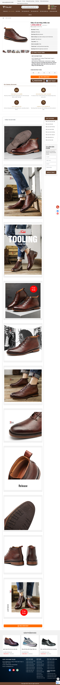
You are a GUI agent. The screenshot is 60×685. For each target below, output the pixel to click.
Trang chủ (19, 1)
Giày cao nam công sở (50, 134)
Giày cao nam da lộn (50, 129)
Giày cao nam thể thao (50, 126)
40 (44, 72)
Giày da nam (39, 673)
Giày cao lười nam (49, 124)
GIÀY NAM (38, 659)
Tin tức (23, 1)
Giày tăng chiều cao (50, 137)
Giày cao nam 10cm (51, 667)
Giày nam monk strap (41, 677)
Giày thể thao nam (40, 671)
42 (54, 72)
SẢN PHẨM (18, 11)
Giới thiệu (37, 1)
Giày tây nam (39, 667)
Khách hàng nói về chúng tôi (22, 3)
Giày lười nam (39, 662)
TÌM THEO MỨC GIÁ (34, 11)
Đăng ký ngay (51, 172)
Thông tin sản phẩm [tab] (10, 119)
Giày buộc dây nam (40, 664)
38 (33, 72)
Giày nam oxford (40, 676)
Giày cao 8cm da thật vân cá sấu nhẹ (30, 649)
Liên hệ (30, 14)
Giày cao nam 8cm (51, 665)
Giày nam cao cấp (40, 661)
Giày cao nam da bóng (50, 132)
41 (49, 72)
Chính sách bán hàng (44, 1)
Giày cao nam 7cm (51, 664)
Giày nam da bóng (40, 665)
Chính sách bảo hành (51, 673)
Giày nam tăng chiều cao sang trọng (48, 649)
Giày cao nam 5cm (51, 661)
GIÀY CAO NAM (11, 11)
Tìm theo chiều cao (44, 11)
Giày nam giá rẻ (40, 674)
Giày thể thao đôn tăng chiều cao (10, 649)
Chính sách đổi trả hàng (52, 675)
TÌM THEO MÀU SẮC (25, 11)
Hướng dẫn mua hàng (30, 1)
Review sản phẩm (53, 11)
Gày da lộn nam (40, 668)
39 (38, 72)
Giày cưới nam (39, 670)
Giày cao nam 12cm (51, 668)
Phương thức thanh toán (52, 678)
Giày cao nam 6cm (51, 662)
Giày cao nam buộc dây (50, 121)
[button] (3, 51)
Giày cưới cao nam (49, 139)
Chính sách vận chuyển (52, 676)
